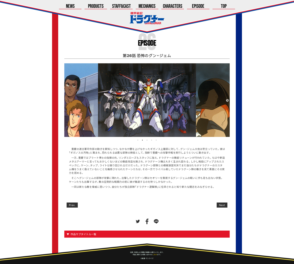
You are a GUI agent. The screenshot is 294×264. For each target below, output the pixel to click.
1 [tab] (137, 140)
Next (227, 100)
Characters (172, 6)
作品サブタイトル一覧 (83, 234)
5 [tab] (156, 140)
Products (96, 6)
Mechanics (147, 6)
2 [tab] (142, 140)
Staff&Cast (121, 6)
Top (224, 6)
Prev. (72, 205)
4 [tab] (151, 140)
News (70, 6)
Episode (198, 6)
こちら (155, 254)
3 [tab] (147, 140)
